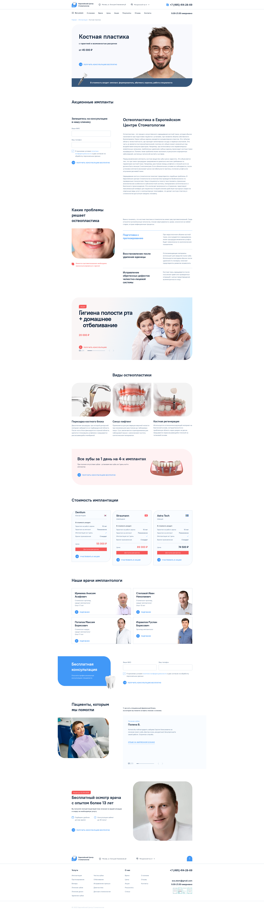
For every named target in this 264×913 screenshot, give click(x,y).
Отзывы (138, 13)
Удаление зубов (78, 896)
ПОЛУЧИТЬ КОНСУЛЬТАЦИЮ (95, 347)
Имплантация (77, 875)
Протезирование (78, 879)
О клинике (91, 13)
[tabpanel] (132, 328)
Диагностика (98, 887)
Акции (116, 13)
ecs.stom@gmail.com (182, 880)
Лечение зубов (77, 887)
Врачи (100, 13)
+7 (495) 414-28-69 (181, 4)
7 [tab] (149, 763)
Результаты (127, 13)
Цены (108, 13)
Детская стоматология (102, 892)
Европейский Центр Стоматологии (85, 858)
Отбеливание (99, 879)
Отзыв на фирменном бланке (141, 742)
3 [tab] (141, 763)
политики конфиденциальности (155, 674)
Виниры (75, 883)
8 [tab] (151, 763)
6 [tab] (147, 763)
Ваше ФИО (76, 128)
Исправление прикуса (102, 883)
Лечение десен (77, 892)
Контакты (147, 13)
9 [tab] (153, 763)
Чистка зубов (99, 875)
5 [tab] (145, 763)
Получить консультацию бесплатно (93, 163)
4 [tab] (143, 763)
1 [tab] (137, 763)
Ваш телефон (77, 140)
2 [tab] (139, 763)
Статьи (127, 892)
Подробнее (85, 612)
